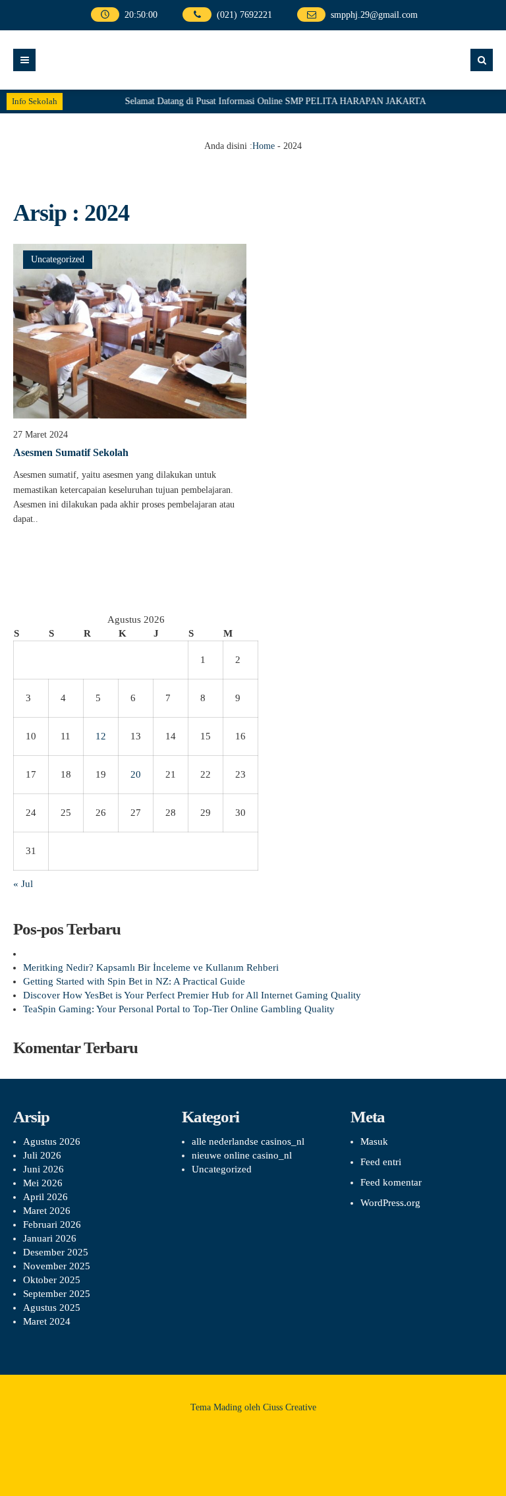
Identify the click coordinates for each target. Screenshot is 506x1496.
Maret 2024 (46, 1321)
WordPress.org (390, 1202)
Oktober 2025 (51, 1280)
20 (135, 774)
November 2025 (56, 1266)
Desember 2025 (55, 1252)
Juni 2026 (43, 1169)
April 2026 (45, 1197)
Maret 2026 (46, 1210)
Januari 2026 (49, 1238)
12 (101, 736)
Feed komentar (391, 1182)
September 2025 (56, 1293)
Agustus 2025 (51, 1307)
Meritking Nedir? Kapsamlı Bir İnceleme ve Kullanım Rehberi (151, 967)
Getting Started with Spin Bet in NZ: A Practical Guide (134, 981)
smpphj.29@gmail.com (374, 15)
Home (263, 146)
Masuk (374, 1141)
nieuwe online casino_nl (242, 1155)
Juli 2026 (42, 1155)
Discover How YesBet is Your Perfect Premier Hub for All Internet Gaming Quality (192, 995)
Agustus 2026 (51, 1141)
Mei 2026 (43, 1183)
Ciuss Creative (289, 1407)
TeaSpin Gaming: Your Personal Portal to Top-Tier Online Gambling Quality (179, 1009)
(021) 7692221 (244, 15)
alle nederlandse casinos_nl (248, 1141)
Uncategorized (57, 259)
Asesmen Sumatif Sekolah (70, 452)
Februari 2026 (52, 1224)
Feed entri (380, 1162)
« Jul (23, 883)
